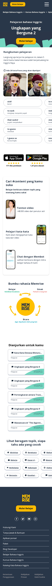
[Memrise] (5, 4)
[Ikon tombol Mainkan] (15, 84)
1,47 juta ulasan (37, 166)
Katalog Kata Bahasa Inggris (16, 565)
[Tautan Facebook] (17, 519)
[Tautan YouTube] (29, 519)
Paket (5, 543)
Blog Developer (10, 549)
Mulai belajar (26, 40)
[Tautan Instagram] (35, 519)
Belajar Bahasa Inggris (12, 12)
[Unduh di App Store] (14, 157)
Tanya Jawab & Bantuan (14, 532)
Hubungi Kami (9, 527)
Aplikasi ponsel (10, 538)
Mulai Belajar (17, 4)
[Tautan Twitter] (23, 519)
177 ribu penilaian (13, 166)
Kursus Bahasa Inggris (35, 12)
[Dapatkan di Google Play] (37, 157)
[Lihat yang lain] (47, 4)
